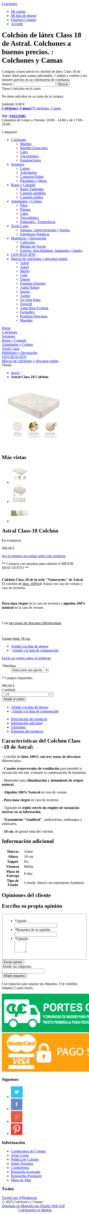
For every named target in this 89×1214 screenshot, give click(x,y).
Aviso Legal (20, 1155)
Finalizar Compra (23, 20)
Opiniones (18, 727)
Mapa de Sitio (21, 1180)
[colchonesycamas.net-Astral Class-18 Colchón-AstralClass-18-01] (19, 482)
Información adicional (26, 723)
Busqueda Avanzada (25, 1172)
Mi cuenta (18, 11)
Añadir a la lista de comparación (35, 650)
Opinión (21, 939)
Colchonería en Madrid (35, 1210)
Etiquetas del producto (27, 731)
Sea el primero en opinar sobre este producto (34, 556)
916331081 (18, 116)
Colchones (9, 4)
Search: (7, 84)
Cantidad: (9, 690)
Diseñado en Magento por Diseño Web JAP (33, 1206)
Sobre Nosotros (22, 1163)
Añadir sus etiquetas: (17, 966)
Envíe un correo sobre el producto (26, 658)
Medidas (9, 666)
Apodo (20, 921)
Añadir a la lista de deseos (29, 646)
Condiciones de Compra (28, 1151)
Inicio (15, 373)
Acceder (17, 24)
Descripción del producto (29, 719)
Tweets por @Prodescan (19, 1198)
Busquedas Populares (26, 1176)
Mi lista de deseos (24, 16)
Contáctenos (20, 1168)
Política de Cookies (25, 1159)
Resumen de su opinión (32, 930)
